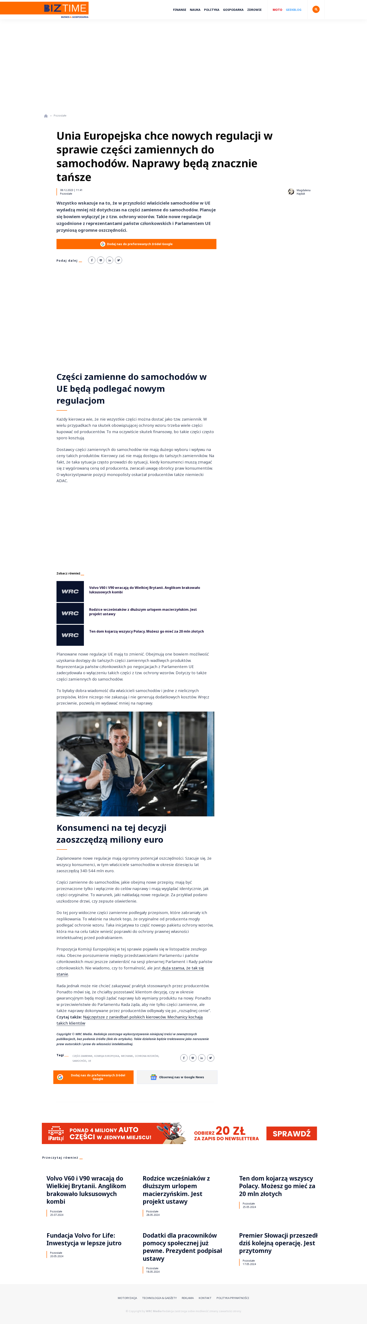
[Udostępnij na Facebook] (91, 260)
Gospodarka (233, 10)
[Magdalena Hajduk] (291, 192)
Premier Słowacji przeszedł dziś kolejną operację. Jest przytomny (278, 1243)
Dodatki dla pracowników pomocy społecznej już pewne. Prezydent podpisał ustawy (182, 1246)
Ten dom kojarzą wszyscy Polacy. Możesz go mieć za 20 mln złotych (277, 1186)
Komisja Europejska (106, 1055)
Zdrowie (254, 10)
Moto (277, 10)
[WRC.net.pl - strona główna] (45, 116)
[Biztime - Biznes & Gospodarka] (65, 19)
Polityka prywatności (233, 1298)
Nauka (195, 10)
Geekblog (293, 10)
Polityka (211, 10)
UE (89, 1060)
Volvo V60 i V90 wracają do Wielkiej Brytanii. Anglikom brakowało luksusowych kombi (86, 1189)
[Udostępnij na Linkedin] (109, 260)
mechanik (127, 1055)
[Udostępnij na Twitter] (118, 260)
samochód (79, 1060)
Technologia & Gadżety (159, 1298)
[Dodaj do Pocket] (100, 260)
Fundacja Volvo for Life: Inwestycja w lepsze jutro (84, 1239)
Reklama (188, 1298)
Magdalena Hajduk (304, 191)
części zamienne (82, 1055)
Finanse (179, 10)
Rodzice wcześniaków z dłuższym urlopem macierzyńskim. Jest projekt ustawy (176, 1189)
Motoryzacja (127, 1298)
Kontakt (205, 1298)
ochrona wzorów (146, 1055)
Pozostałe (66, 193)
